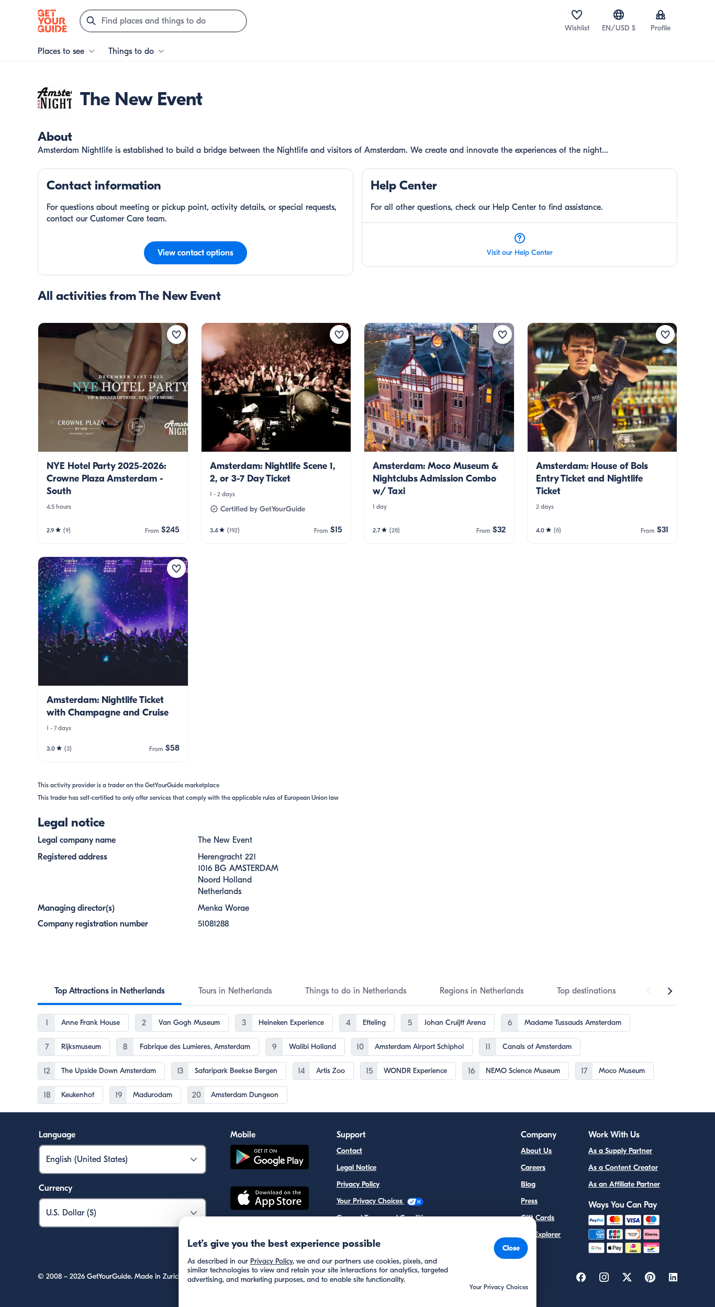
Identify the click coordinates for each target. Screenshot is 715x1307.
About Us (536, 1150)
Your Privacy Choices (371, 1201)
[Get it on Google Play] (269, 1158)
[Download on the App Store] (269, 1199)
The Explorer (541, 1234)
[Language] (618, 14)
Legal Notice (356, 1167)
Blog (528, 1184)
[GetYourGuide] (52, 21)
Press (529, 1201)
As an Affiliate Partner (624, 1184)
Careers (533, 1167)
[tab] (110, 991)
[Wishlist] (576, 14)
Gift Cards (537, 1217)
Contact (349, 1150)
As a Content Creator (623, 1167)
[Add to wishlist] (176, 334)
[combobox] (163, 20)
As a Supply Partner (620, 1150)
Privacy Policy (358, 1184)
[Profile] (660, 14)
